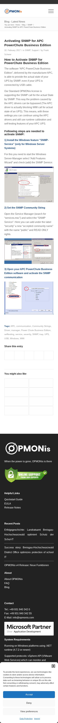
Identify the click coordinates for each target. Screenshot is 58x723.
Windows (14, 338)
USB (6, 338)
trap (41, 334)
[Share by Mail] (49, 355)
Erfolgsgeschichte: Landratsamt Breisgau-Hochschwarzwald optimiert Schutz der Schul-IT (29, 534)
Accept (29, 694)
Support (35, 50)
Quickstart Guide (13, 499)
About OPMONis (13, 579)
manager (15, 330)
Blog (6, 587)
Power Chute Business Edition (36, 330)
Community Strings (41, 326)
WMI (22, 338)
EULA (7, 503)
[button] (53, 666)
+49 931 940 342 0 (19, 609)
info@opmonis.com (23, 617)
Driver (7, 330)
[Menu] (49, 11)
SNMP (27, 50)
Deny (29, 703)
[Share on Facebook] (9, 355)
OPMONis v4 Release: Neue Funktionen (26, 565)
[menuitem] (42, 11)
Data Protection (26, 719)
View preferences (29, 711)
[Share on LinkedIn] (39, 355)
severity (27, 334)
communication (23, 326)
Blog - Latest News (14, 21)
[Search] (42, 11)
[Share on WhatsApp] (29, 355)
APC (13, 326)
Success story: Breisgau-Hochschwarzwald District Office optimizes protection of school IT (29, 552)
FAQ (6, 583)
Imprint (37, 719)
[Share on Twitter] (19, 355)
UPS (47, 334)
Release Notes (12, 507)
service (18, 334)
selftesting (9, 334)
